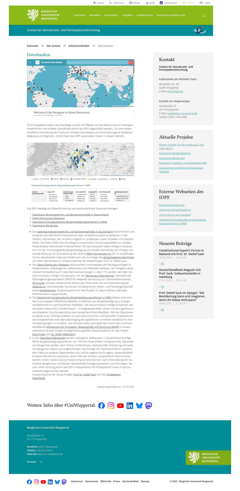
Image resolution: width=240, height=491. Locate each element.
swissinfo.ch (39, 286)
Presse (116, 481)
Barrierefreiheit (130, 481)
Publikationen (145, 15)
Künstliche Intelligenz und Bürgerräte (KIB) (183, 163)
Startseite (79, 15)
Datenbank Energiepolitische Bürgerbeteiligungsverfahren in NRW (69, 222)
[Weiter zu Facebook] (101, 405)
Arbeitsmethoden (79, 45)
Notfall (152, 3)
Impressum (77, 481)
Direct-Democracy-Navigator (53, 264)
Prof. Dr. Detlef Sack (84, 374)
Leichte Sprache (170, 3)
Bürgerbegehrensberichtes (118, 257)
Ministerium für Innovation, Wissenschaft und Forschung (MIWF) (83, 327)
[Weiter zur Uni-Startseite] (49, 15)
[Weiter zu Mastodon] (148, 405)
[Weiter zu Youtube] (120, 405)
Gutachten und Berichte (171, 15)
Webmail (136, 3)
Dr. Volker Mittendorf (63, 334)
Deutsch (190, 3)
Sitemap (145, 481)
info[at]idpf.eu (175, 91)
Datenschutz (91, 481)
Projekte (128, 15)
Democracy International (99, 275)
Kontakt (32, 461)
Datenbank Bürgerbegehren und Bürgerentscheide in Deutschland (75, 231)
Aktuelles (94, 15)
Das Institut (111, 15)
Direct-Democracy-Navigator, (48, 218)
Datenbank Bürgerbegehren (175, 153)
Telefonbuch (118, 3)
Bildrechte (105, 481)
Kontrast (100, 3)
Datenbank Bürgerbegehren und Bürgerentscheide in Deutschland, (70, 214)
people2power (47, 290)
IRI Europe (38, 283)
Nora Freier (38, 334)
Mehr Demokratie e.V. (99, 253)
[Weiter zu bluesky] (139, 405)
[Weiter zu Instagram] (111, 405)
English (207, 3)
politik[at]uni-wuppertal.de (182, 113)
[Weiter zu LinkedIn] (130, 405)
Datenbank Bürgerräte (45, 225)
